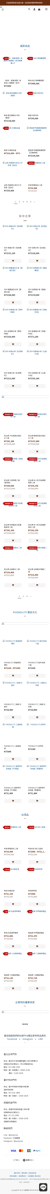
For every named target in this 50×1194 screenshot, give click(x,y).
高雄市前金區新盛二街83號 (19, 1109)
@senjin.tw (13, 1135)
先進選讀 (30, 1176)
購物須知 (24, 1173)
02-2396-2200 (14, 1067)
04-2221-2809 (14, 1092)
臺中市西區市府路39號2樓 (19, 1086)
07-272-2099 (14, 1115)
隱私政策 (38, 1176)
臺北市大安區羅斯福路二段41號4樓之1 (23, 1061)
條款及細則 (13, 1176)
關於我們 (17, 1173)
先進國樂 (16, 1138)
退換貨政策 (32, 1173)
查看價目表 (22, 1176)
